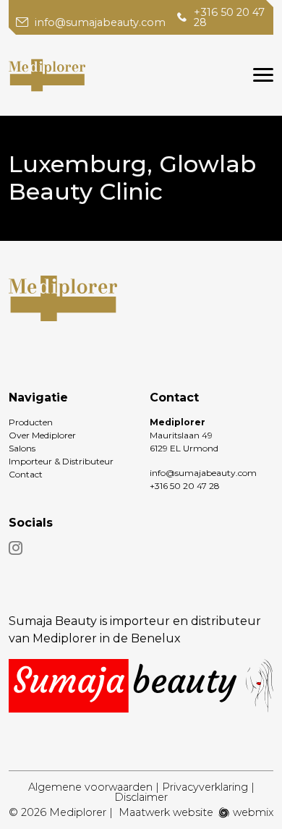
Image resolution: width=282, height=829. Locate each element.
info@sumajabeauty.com (100, 22)
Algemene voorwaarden (90, 787)
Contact (26, 474)
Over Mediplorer (42, 435)
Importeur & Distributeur (61, 461)
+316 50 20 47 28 (229, 17)
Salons (22, 448)
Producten (31, 422)
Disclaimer (141, 797)
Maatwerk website (166, 812)
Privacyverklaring (205, 787)
